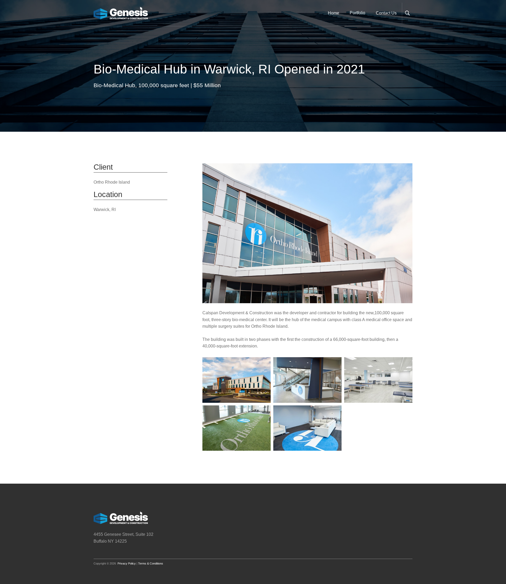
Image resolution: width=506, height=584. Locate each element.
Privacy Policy (127, 563)
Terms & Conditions (150, 563)
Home (333, 13)
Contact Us (386, 13)
